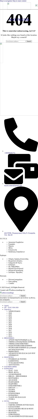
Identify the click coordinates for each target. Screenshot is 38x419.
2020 (10, 325)
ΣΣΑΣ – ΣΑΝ (13, 370)
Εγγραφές (11, 244)
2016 (10, 332)
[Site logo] (19, 9)
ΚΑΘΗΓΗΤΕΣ (13, 361)
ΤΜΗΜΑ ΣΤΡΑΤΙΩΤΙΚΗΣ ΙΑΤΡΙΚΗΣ (21, 342)
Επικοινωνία (12, 250)
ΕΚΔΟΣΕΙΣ (12, 412)
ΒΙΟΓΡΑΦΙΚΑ (13, 378)
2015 (10, 334)
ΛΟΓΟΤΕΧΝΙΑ (14, 365)
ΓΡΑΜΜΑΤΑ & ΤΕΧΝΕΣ (17, 359)
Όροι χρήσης (12, 281)
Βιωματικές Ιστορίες (15, 261)
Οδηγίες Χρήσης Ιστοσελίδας (18, 259)
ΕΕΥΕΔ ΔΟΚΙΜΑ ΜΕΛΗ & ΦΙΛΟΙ (20, 409)
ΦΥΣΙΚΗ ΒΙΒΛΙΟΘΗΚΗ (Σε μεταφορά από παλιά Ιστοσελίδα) (22, 348)
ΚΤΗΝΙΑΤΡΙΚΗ (14, 393)
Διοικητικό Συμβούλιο (15, 242)
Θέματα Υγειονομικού (15, 268)
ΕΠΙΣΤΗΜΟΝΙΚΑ (15, 386)
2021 (10, 323)
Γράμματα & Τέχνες (15, 263)
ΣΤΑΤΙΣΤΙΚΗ (13, 403)
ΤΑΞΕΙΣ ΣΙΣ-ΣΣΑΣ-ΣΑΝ (17, 397)
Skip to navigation (6, 1)
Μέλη (10, 248)
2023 (10, 319)
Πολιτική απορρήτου (15, 279)
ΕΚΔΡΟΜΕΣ (13, 384)
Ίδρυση (11, 246)
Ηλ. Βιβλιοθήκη (13, 266)
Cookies (11, 283)
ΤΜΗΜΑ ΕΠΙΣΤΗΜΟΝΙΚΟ (18, 344)
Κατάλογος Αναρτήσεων (16, 252)
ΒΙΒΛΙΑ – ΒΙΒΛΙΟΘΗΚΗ (17, 376)
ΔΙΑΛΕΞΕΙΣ (12, 380)
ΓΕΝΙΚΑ (11, 399)
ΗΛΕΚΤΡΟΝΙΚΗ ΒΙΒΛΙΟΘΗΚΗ (20, 346)
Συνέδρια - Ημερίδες (15, 272)
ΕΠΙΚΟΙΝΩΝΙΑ (14, 414)
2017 (10, 330)
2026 (10, 313)
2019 (10, 326)
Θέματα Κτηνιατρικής (15, 270)
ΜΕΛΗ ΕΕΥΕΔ (13, 410)
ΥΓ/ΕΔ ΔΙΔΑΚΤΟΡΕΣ (16, 363)
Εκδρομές (11, 265)
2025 (10, 315)
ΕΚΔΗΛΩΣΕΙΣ (13, 382)
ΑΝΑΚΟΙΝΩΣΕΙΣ (14, 374)
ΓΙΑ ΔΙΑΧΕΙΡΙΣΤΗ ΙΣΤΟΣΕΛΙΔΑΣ (20, 416)
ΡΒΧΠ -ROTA (13, 372)
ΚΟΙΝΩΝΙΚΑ (13, 395)
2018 (10, 328)
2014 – (10, 336)
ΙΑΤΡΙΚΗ (11, 391)
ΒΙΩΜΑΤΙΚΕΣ (13, 351)
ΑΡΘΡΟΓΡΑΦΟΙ (14, 311)
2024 (10, 317)
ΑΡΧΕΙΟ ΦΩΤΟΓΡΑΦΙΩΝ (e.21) (20, 340)
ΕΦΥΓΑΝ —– (13, 388)
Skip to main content (19, 1)
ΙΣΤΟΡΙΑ (11, 389)
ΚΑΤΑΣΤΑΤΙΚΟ (14, 407)
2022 (10, 321)
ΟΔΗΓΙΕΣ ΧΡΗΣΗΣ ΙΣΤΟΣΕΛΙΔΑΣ (21, 405)
